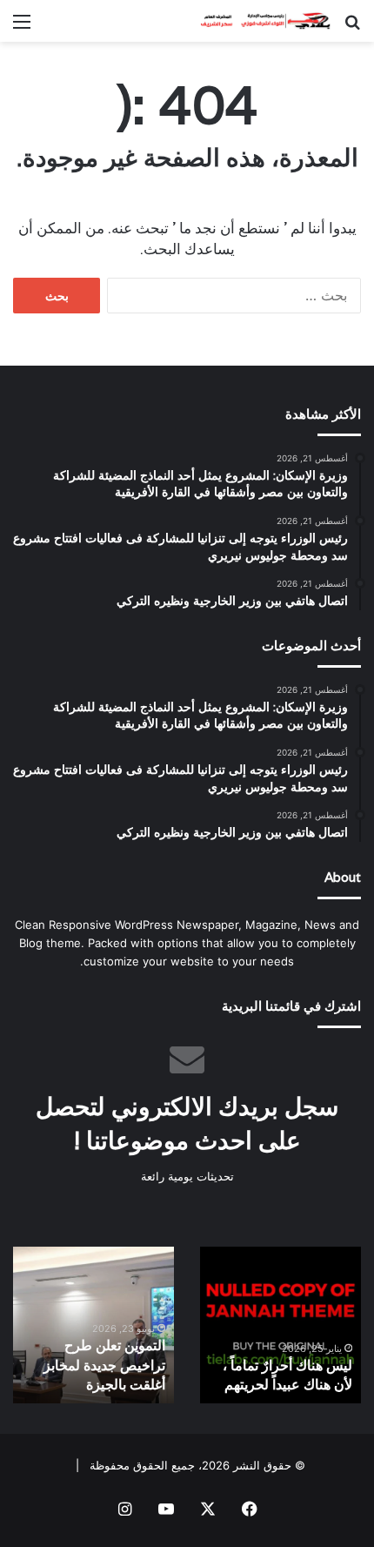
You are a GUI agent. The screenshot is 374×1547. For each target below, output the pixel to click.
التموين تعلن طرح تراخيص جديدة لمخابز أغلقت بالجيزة (104, 1365)
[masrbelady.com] (261, 21)
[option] (280, 1325)
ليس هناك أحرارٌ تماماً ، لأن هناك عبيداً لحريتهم (287, 1375)
